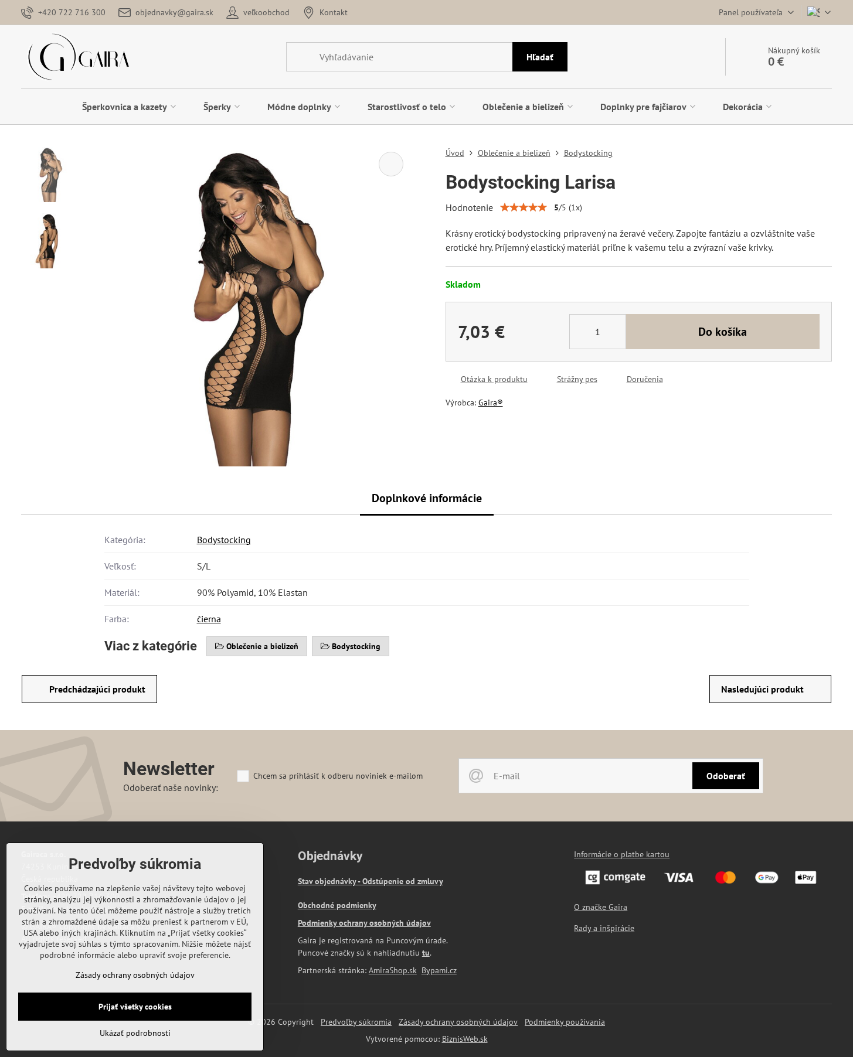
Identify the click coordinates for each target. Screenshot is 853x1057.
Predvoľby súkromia (356, 1022)
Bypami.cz (439, 970)
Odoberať (725, 776)
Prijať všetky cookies (135, 1006)
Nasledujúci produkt (762, 689)
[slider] (523, 207)
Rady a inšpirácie (604, 928)
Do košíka (722, 331)
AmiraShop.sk (393, 970)
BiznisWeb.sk (465, 1039)
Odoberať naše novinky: (170, 787)
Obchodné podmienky (337, 905)
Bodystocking (224, 539)
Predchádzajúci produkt (97, 689)
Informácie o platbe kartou (622, 854)
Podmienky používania (565, 1022)
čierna (209, 619)
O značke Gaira (600, 907)
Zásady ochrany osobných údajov (458, 1022)
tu (426, 952)
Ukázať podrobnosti (135, 1033)
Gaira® (490, 402)
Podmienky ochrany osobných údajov (364, 923)
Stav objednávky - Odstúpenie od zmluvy (370, 881)
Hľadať (539, 57)
